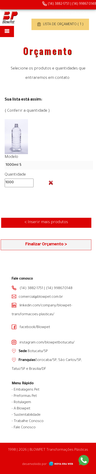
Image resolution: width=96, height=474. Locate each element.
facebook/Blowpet (34, 327)
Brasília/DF (37, 369)
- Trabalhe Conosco (28, 421)
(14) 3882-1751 (58, 4)
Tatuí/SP (18, 369)
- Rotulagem (21, 403)
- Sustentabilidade (26, 415)
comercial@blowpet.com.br (75, 13)
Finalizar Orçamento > (46, 244)
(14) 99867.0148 (84, 4)
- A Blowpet (21, 409)
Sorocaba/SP (46, 360)
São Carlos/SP (69, 360)
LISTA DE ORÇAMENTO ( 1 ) (62, 25)
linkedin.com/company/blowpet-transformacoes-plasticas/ (42, 310)
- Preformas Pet (24, 396)
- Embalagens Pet (25, 390)
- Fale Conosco (24, 428)
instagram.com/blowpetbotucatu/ (47, 343)
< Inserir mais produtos (46, 222)
